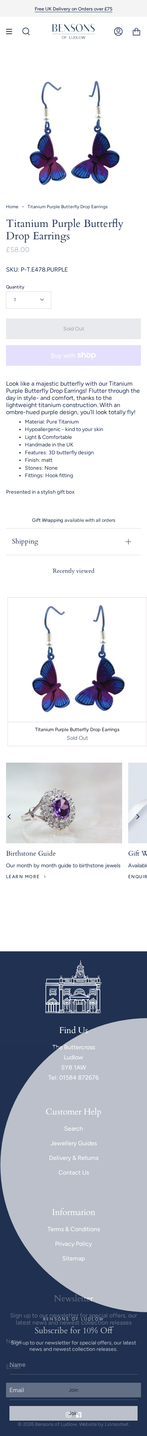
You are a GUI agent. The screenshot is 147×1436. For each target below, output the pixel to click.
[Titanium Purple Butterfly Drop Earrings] (77, 660)
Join (73, 1413)
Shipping (25, 541)
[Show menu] (11, 31)
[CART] (136, 31)
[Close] (135, 1058)
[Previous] (9, 816)
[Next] (137, 816)
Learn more (23, 876)
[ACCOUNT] (118, 31)
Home (12, 206)
